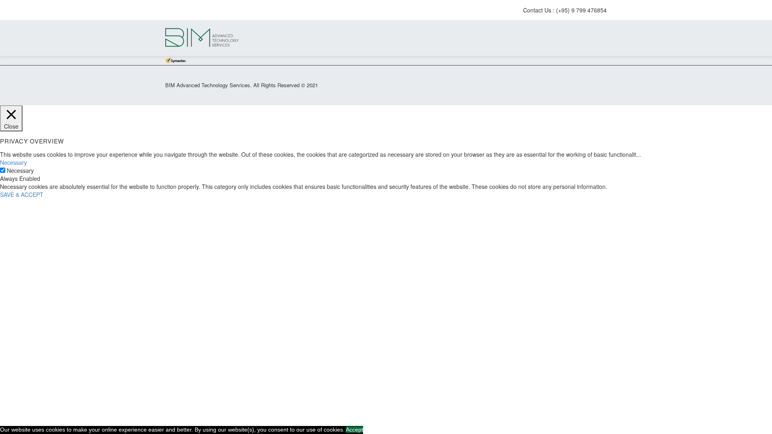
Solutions (564, 38)
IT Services (550, 38)
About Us (593, 38)
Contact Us (608, 38)
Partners (579, 38)
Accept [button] (354, 429)
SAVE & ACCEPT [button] (21, 194)
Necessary (20, 170)
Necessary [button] (13, 162)
